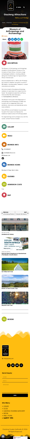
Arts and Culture (5, 232)
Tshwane (5, 36)
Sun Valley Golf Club (7, 271)
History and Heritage (21, 18)
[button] (24, 7)
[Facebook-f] (9, 365)
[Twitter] (13, 365)
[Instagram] (21, 365)
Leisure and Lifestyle (6, 251)
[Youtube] (17, 365)
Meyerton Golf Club (7, 305)
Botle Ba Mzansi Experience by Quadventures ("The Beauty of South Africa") (14, 254)
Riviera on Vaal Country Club (10, 288)
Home (3, 22)
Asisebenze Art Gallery (8, 234)
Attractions (9, 22)
